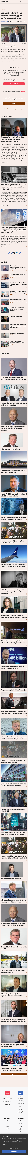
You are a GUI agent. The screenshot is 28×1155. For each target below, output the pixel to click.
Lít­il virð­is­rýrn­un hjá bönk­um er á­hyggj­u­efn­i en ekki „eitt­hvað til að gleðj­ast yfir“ (13, 230)
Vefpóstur (20, 1109)
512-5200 (21, 1098)
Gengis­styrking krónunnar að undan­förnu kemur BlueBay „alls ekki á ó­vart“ (18, 267)
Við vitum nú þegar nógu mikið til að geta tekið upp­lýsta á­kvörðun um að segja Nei (18, 326)
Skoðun (7, 1126)
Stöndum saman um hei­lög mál (11, 449)
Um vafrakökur (20, 1111)
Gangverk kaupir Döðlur (16, 316)
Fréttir (7, 1120)
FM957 (20, 1129)
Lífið (7, 1125)
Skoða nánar (4, 1144)
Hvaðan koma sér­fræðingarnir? (11, 879)
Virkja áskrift (14, 84)
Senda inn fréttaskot (20, 1112)
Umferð (20, 1108)
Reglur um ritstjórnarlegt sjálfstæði (7, 1099)
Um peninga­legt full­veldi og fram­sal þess (14, 690)
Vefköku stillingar (14, 1148)
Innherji (20, 1120)
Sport (7, 1123)
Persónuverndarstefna (7, 1101)
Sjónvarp (7, 1128)
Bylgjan (20, 1128)
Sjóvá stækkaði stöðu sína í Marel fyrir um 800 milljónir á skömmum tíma (18, 284)
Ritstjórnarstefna (21, 1103)
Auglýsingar (21, 1100)
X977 (21, 1131)
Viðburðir (20, 1125)
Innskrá (14, 103)
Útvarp (7, 1129)
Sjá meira (14, 1074)
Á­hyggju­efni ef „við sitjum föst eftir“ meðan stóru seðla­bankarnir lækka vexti (12, 139)
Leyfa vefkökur (14, 1151)
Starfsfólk (20, 1106)
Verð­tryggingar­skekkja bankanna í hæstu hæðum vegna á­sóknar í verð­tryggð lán (14, 187)
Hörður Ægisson (4, 21)
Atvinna (20, 1123)
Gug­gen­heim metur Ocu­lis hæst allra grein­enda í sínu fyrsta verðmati (17, 309)
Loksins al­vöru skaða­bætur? (17, 333)
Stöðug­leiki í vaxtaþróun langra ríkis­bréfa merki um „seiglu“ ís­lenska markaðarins (13, 592)
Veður (21, 1126)
